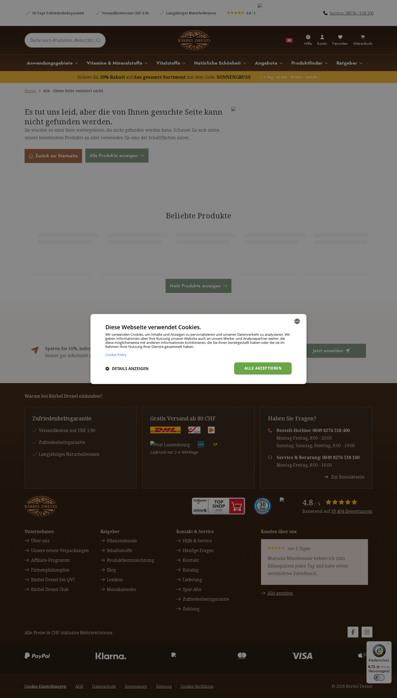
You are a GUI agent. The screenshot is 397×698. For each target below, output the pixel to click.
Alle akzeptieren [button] (262, 368)
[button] (127, 368)
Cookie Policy (116, 355)
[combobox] (297, 321)
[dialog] (198, 349)
